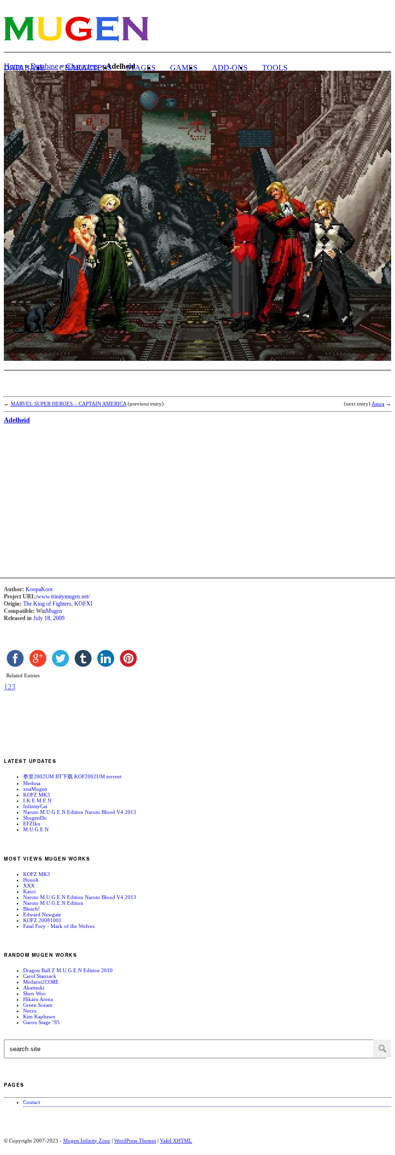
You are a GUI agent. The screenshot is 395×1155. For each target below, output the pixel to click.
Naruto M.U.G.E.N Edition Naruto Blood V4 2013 (79, 812)
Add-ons (230, 67)
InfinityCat (35, 806)
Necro (30, 1011)
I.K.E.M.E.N (37, 800)
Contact (31, 1102)
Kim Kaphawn (39, 1016)
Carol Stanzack (39, 976)
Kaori (29, 891)
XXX (29, 885)
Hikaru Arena (38, 999)
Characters (85, 67)
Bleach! (31, 909)
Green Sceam (38, 1005)
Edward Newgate (42, 914)
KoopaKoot (39, 589)
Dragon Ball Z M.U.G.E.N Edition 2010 (68, 970)
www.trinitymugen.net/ (63, 596)
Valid (176, 1140)
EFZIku (31, 823)
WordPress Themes (135, 1140)
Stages (141, 67)
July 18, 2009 (49, 618)
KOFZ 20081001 (42, 920)
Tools (275, 67)
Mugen (54, 611)
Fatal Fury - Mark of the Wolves (58, 926)
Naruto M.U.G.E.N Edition (53, 903)
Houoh (31, 880)
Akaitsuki (33, 987)
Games (184, 67)
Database (24, 67)
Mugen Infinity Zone (86, 1140)
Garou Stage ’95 (41, 1022)
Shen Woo (34, 993)
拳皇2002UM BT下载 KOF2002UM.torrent (72, 776)
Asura (377, 403)
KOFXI (83, 603)
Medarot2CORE (41, 982)
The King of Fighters (47, 603)
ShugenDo (35, 818)
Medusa (31, 783)
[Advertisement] (116, 384)
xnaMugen (35, 789)
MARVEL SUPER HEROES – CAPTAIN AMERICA (68, 403)
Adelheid (17, 420)
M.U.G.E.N (36, 829)
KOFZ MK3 (36, 795)
